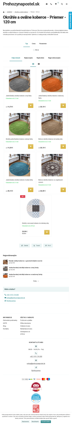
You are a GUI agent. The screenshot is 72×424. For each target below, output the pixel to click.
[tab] (33, 64)
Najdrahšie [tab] (40, 58)
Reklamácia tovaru (26, 329)
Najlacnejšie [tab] (28, 58)
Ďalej (35, 281)
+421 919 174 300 (13, 295)
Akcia (37, 50)
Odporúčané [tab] (16, 58)
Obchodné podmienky (10, 320)
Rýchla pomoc (11, 301)
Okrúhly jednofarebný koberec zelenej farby (19, 139)
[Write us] (36, 367)
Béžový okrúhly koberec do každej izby (50, 139)
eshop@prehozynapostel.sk (16, 298)
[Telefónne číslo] (51, 4)
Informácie (7, 317)
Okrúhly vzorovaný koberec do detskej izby (35, 223)
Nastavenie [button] (25, 421)
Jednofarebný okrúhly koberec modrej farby (19, 180)
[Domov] (3, 12)
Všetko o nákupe (27, 317)
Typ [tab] (26, 44)
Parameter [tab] (43, 44)
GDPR (5, 323)
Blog (4, 326)
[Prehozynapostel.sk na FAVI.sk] (36, 387)
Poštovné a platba (26, 320)
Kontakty (6, 329)
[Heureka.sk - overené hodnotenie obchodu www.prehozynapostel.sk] (36, 398)
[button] (30, 105)
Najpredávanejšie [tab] (54, 58)
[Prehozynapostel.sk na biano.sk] (36, 409)
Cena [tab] (33, 44)
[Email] (46, 4)
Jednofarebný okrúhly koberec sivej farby (19, 96)
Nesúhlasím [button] (35, 421)
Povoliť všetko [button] (46, 421)
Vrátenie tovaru (25, 326)
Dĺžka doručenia (25, 323)
